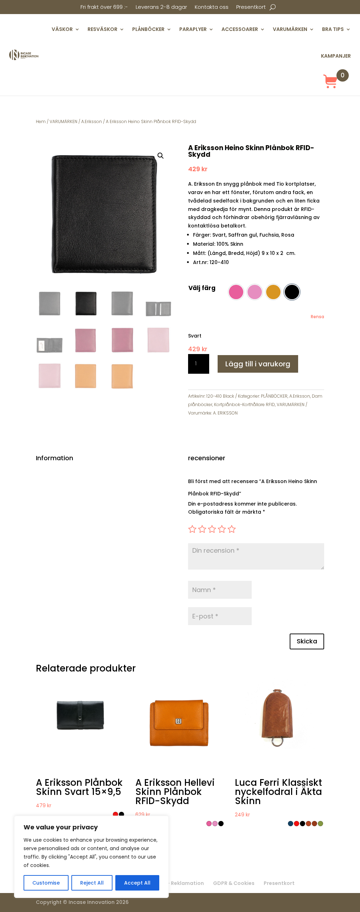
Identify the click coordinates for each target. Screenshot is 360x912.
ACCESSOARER (239, 29)
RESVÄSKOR (102, 29)
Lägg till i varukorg (257, 364)
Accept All (137, 882)
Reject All (92, 882)
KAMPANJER (336, 55)
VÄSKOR (62, 29)
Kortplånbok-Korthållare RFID (244, 404)
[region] (91, 857)
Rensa (317, 317)
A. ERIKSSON (225, 413)
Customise (46, 882)
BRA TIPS (333, 29)
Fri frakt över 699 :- (104, 8)
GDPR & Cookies (234, 883)
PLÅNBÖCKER (148, 29)
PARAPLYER (193, 29)
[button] (160, 155)
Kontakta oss (212, 8)
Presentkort (251, 8)
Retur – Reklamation (177, 883)
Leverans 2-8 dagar (161, 8)
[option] (236, 292)
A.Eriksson (91, 121)
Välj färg (202, 288)
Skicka (307, 641)
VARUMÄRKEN (290, 29)
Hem (41, 121)
